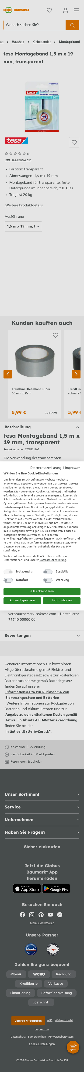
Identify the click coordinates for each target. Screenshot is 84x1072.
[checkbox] (8, 571)
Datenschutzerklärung (46, 468)
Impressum (72, 468)
